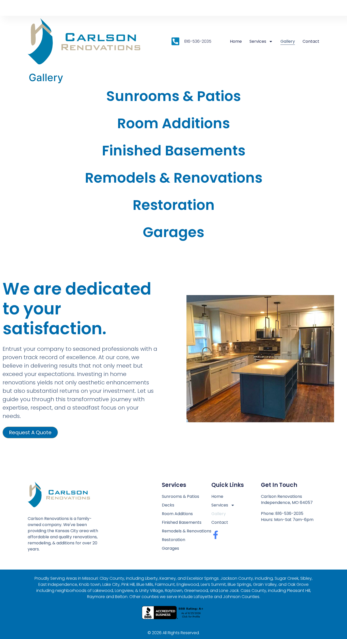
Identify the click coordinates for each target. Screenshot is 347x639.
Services (257, 41)
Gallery (287, 41)
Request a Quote (30, 432)
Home (236, 41)
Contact (311, 41)
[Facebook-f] (215, 535)
